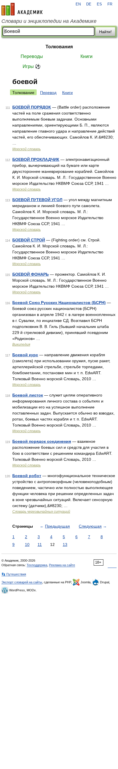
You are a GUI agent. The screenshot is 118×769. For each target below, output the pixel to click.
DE (88, 4)
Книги (86, 56)
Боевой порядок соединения (41, 441)
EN (78, 4)
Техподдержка (37, 565)
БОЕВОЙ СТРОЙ (28, 240)
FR (109, 4)
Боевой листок (27, 395)
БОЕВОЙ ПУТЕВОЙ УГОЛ (37, 199)
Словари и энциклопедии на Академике (49, 21)
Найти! (105, 31)
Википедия (21, 345)
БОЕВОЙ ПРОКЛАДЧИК (35, 159)
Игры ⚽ (32, 66)
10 (27, 544)
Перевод (48, 92)
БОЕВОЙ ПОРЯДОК (31, 107)
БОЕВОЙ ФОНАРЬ (30, 274)
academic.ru (22, 9)
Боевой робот (26, 475)
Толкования (59, 46)
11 (40, 544)
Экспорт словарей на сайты (21, 582)
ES (99, 4)
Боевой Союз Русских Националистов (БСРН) (59, 302)
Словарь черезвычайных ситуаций (41, 512)
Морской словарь (26, 149)
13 (65, 544)
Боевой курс (25, 355)
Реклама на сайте (62, 565)
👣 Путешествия (13, 574)
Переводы (32, 56)
